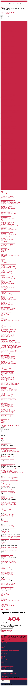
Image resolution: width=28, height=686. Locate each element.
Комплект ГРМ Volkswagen (8, 29)
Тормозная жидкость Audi (8, 96)
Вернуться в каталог (6, 631)
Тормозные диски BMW (7, 141)
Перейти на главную (6, 630)
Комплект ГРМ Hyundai (7, 59)
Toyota (2, 68)
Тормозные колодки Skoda (8, 121)
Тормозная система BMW (7, 50)
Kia (1, 63)
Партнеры (3, 78)
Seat (2, 42)
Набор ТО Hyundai (5, 61)
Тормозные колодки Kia (7, 169)
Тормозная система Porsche (8, 41)
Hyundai (3, 58)
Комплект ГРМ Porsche (7, 38)
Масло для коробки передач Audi (10, 95)
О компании (4, 180)
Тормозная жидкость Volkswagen (10, 110)
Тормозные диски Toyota (7, 174)
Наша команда (5, 77)
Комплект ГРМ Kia (5, 64)
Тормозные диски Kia (6, 168)
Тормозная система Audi (7, 98)
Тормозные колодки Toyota (8, 175)
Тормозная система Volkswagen (9, 111)
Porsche (3, 37)
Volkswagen (4, 27)
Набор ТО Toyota (5, 69)
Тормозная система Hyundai (8, 62)
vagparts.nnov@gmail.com (7, 12)
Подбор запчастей (6, 178)
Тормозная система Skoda (8, 36)
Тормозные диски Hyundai (8, 160)
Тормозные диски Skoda (7, 120)
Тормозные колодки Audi (7, 100)
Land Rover (4, 54)
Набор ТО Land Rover (6, 56)
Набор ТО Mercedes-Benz (7, 52)
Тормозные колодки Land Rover (9, 154)
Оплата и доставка (6, 179)
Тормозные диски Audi (7, 99)
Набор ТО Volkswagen (6, 30)
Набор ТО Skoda (5, 35)
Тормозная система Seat (7, 46)
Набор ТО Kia (4, 66)
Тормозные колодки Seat (7, 136)
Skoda (2, 32)
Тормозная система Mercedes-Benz (10, 53)
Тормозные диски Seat (7, 134)
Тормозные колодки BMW (8, 142)
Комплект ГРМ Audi (6, 24)
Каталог (3, 86)
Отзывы (3, 79)
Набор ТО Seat (4, 45)
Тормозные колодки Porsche (8, 128)
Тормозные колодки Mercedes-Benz (10, 148)
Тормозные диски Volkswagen (9, 112)
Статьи (2, 80)
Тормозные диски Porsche (8, 127)
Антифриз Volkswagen (7, 106)
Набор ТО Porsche (5, 40)
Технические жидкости (7, 72)
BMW (2, 47)
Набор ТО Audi (4, 25)
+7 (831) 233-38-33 (5, 604)
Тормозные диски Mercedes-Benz (10, 147)
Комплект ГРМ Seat (6, 43)
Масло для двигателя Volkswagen (10, 107)
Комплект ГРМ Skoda (6, 34)
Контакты (3, 189)
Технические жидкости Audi (8, 26)
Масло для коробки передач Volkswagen (12, 109)
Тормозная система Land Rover (9, 57)
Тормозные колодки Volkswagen (9, 114)
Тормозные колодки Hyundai (8, 162)
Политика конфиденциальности (10, 83)
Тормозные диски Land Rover (9, 153)
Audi (2, 23)
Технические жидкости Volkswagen (10, 31)
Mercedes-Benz (5, 51)
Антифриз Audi (5, 93)
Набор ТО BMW (5, 48)
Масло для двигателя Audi (8, 94)
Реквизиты (4, 82)
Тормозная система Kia (7, 67)
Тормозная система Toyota (8, 70)
